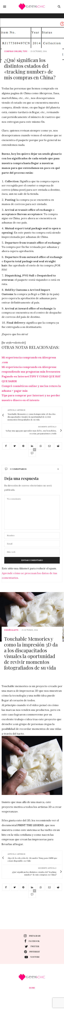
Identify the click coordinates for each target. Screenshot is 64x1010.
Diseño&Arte (11, 630)
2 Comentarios (18, 469)
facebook (34, 941)
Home (32, 987)
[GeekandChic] (32, 6)
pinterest (34, 951)
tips (25, 51)
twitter (34, 946)
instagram (34, 935)
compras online (13, 51)
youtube (35, 957)
